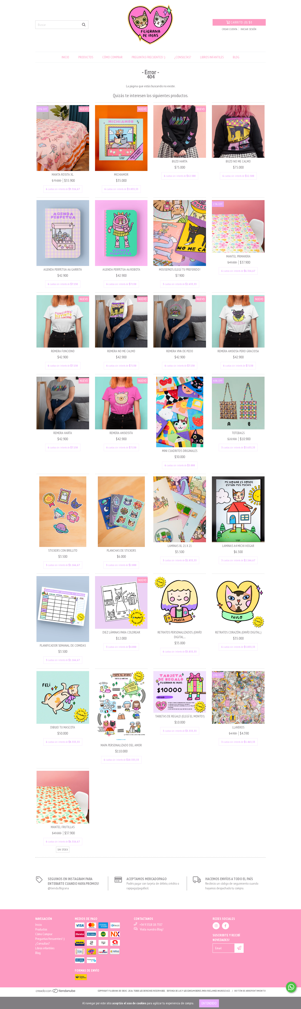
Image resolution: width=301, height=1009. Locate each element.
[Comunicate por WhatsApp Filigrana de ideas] (291, 987)
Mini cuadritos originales (179, 451)
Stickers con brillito (62, 550)
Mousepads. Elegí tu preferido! (179, 269)
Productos (85, 57)
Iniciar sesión (248, 29)
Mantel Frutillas (63, 827)
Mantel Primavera (238, 256)
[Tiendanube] (55, 992)
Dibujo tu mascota (62, 727)
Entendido (209, 1003)
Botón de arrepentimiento (250, 990)
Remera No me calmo (121, 351)
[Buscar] (83, 24)
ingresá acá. (223, 990)
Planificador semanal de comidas (63, 645)
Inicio (65, 57)
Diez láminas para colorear (121, 632)
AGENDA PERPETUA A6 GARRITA (63, 269)
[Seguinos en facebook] (225, 925)
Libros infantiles (212, 57)
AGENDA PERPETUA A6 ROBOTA (121, 269)
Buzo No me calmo (238, 161)
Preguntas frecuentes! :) (148, 57)
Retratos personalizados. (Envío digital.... (180, 634)
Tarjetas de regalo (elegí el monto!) (179, 716)
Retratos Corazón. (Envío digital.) (238, 632)
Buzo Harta (179, 161)
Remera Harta (62, 433)
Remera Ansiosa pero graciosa (238, 351)
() (241, 22)
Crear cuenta (229, 29)
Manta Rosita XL (63, 174)
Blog (236, 57)
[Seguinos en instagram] (216, 925)
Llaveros (238, 727)
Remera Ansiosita (121, 433)
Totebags (238, 433)
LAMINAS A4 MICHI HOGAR (238, 546)
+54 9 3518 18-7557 (150, 924)
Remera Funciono (63, 351)
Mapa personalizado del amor (121, 745)
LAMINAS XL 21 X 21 (180, 546)
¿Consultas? (182, 57)
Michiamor (121, 174)
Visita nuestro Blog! (151, 929)
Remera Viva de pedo (179, 351)
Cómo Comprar (112, 57)
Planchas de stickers (121, 550)
